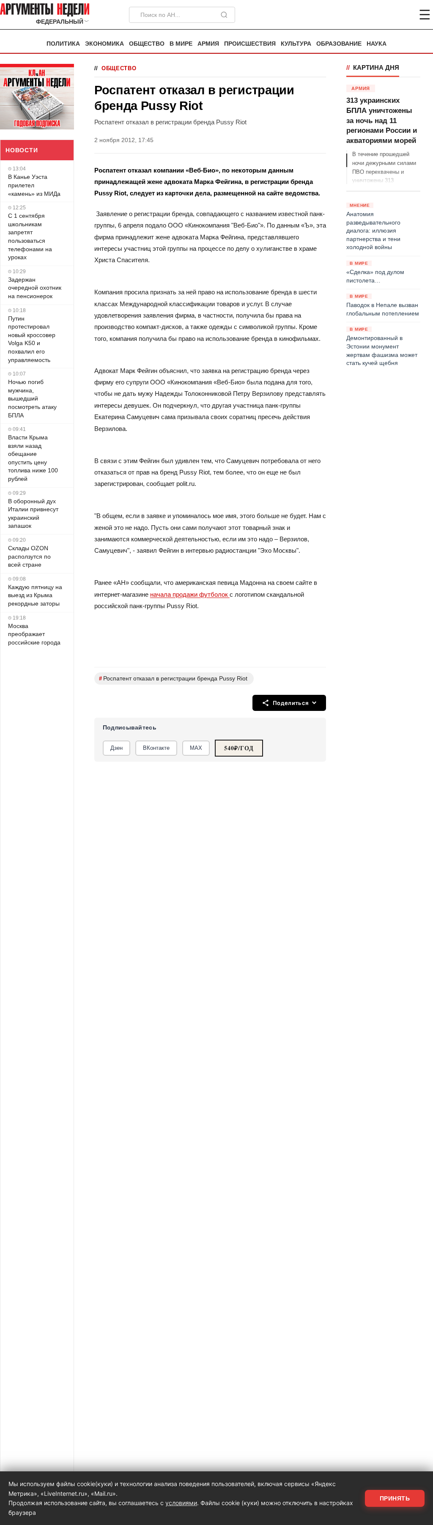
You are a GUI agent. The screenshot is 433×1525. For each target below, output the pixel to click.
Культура (296, 44)
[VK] (401, 14)
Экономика (104, 44)
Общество (146, 44)
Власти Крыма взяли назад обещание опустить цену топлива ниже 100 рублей (33, 458)
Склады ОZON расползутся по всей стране (29, 556)
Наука (376, 44)
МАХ (196, 748)
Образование (339, 44)
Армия (208, 44)
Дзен (116, 748)
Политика (63, 44)
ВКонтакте (156, 748)
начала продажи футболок (190, 594)
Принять (395, 1498)
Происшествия (250, 44)
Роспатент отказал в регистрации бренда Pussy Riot (173, 678)
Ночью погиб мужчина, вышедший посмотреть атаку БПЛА (32, 398)
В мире (181, 44)
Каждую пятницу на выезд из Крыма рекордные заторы (35, 595)
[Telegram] (380, 14)
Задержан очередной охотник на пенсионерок (34, 287)
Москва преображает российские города (34, 634)
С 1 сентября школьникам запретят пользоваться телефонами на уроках (30, 236)
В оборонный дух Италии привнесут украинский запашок (33, 513)
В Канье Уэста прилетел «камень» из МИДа (34, 185)
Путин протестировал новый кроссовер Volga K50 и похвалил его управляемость (31, 339)
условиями (181, 1502)
